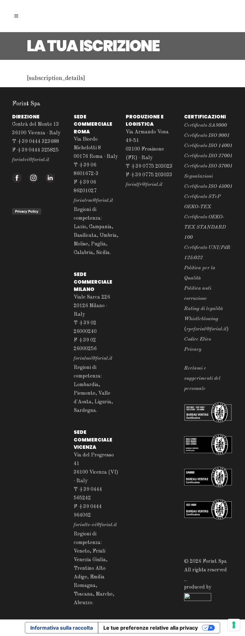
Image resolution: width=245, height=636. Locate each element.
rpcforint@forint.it (206, 329)
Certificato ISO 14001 (208, 145)
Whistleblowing (201, 319)
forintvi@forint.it (30, 159)
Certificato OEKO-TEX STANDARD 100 (205, 227)
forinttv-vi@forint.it (95, 524)
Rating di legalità (203, 308)
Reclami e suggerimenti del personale (202, 378)
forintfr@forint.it (144, 184)
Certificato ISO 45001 (208, 186)
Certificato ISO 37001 (208, 166)
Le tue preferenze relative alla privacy (150, 628)
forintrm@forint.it (93, 200)
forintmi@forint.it (93, 358)
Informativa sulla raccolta (61, 628)
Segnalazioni (198, 176)
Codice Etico (197, 339)
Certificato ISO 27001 (208, 156)
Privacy (192, 349)
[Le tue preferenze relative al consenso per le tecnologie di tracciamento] (234, 625)
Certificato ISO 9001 (207, 135)
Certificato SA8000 (205, 125)
